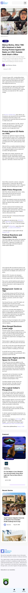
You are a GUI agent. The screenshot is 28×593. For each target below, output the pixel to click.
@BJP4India (8, 221)
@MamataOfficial (6, 423)
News (6, 41)
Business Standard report (9, 114)
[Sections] (4, 589)
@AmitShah (20, 220)
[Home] (14, 589)
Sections (5, 592)
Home (14, 591)
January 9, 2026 (5, 232)
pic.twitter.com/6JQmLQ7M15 (16, 423)
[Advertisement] (14, 104)
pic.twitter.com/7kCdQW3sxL (14, 227)
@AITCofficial (19, 419)
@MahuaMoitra (12, 226)
